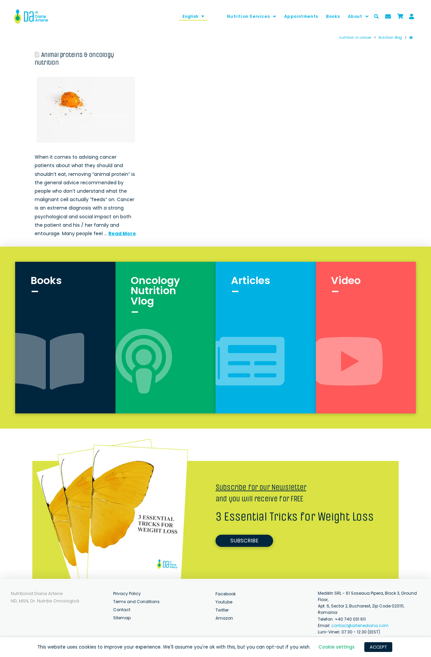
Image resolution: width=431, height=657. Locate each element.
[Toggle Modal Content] (376, 16)
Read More (122, 233)
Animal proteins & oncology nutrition (74, 59)
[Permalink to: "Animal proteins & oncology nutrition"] (86, 110)
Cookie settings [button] (337, 647)
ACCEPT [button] (378, 647)
